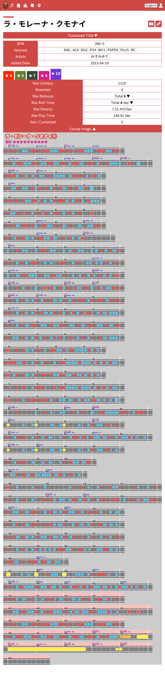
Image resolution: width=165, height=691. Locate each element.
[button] (161, 5)
